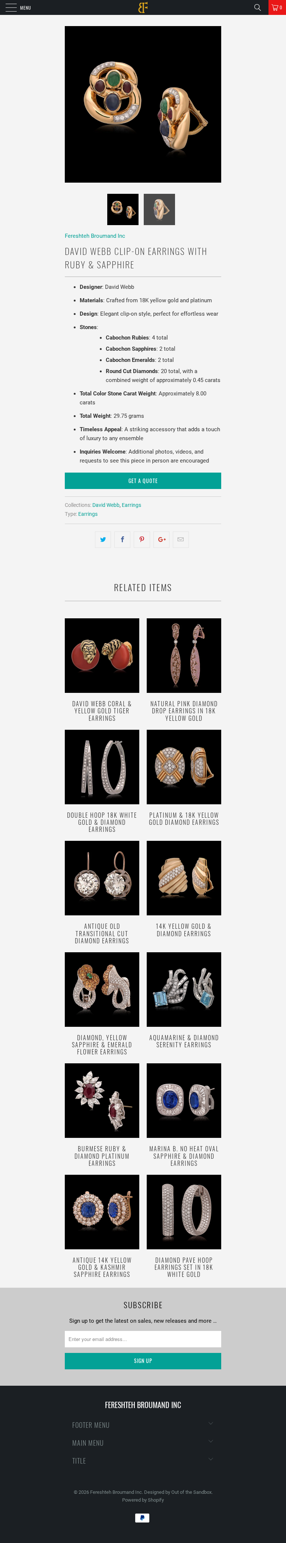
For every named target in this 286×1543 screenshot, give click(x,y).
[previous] (73, 104)
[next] (213, 104)
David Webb (106, 505)
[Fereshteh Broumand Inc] (143, 7)
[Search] (260, 7)
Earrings (131, 505)
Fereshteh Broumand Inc (95, 236)
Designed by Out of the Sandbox (178, 1492)
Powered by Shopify (143, 1500)
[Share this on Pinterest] (142, 539)
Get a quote (143, 481)
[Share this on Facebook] (122, 539)
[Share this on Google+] (161, 539)
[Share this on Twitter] (103, 539)
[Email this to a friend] (181, 539)
